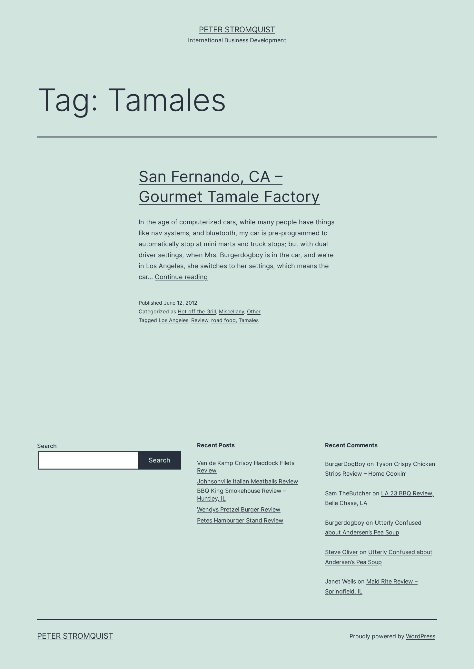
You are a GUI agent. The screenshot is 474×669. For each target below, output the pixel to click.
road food (223, 320)
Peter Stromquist (237, 29)
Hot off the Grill (197, 311)
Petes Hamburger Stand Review (240, 520)
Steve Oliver (341, 552)
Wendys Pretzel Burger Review (239, 509)
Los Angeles (173, 320)
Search (47, 445)
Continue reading (181, 277)
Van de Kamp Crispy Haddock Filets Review (245, 467)
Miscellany (231, 311)
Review (199, 320)
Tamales (249, 320)
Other (254, 311)
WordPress (420, 636)
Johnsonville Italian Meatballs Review (247, 481)
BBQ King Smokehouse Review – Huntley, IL (241, 494)
